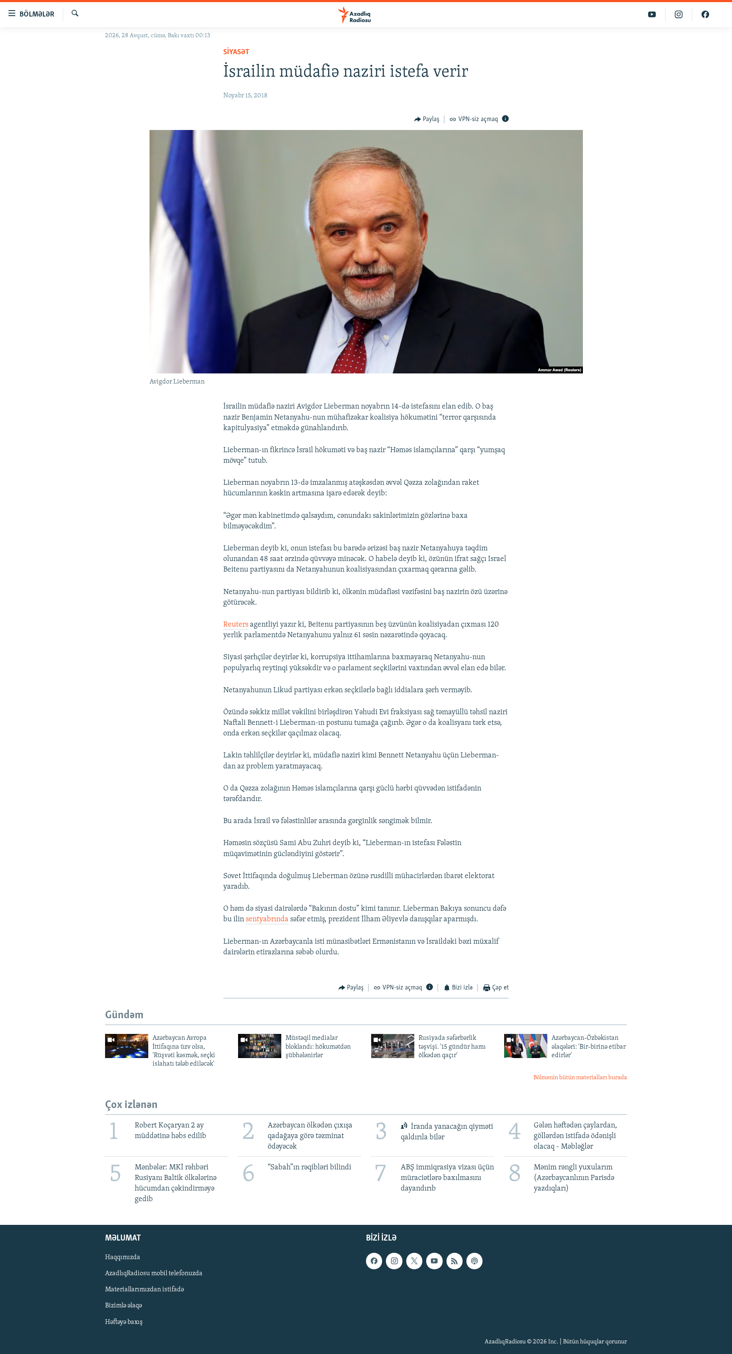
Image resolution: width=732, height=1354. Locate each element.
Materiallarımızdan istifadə (144, 1289)
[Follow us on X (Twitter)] (414, 1261)
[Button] (427, 119)
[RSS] (454, 1261)
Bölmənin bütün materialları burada (580, 1078)
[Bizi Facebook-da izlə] (705, 14)
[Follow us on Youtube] (434, 1261)
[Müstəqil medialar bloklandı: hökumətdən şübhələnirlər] (259, 1046)
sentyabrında (267, 919)
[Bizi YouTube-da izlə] (652, 14)
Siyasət (236, 52)
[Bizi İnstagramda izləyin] (678, 14)
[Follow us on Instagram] (394, 1261)
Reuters (235, 625)
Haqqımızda (122, 1257)
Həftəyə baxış (124, 1321)
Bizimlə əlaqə (123, 1305)
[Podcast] (474, 1261)
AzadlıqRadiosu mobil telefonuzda (153, 1273)
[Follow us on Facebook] (374, 1261)
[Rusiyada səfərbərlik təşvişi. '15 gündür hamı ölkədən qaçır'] (392, 1046)
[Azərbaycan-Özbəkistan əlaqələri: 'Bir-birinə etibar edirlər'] (525, 1046)
